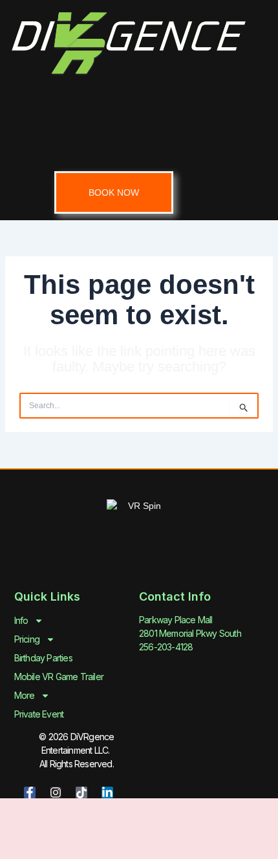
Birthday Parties (43, 657)
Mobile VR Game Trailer (58, 676)
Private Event (39, 714)
